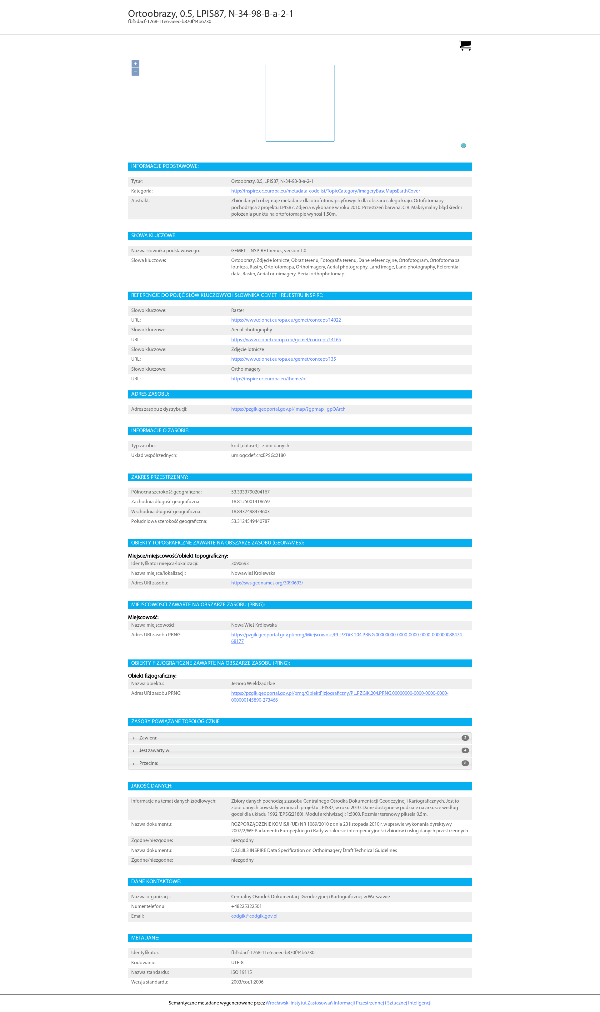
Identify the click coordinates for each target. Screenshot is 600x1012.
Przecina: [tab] (302, 763)
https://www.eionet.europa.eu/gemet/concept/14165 (286, 340)
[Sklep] (465, 46)
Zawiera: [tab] (302, 738)
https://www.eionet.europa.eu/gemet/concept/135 (283, 359)
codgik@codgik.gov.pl (254, 916)
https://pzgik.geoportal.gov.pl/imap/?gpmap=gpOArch (288, 409)
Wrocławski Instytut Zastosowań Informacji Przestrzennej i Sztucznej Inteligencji (349, 1003)
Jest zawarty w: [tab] (302, 750)
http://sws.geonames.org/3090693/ (267, 583)
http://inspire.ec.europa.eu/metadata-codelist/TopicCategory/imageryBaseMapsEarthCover (325, 191)
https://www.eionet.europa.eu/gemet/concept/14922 (286, 320)
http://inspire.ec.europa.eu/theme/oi (269, 379)
